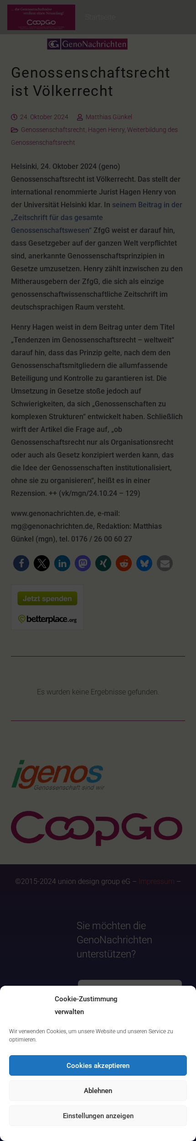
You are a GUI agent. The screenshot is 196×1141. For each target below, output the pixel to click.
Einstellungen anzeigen (98, 1116)
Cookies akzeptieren (98, 1066)
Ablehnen (98, 1091)
